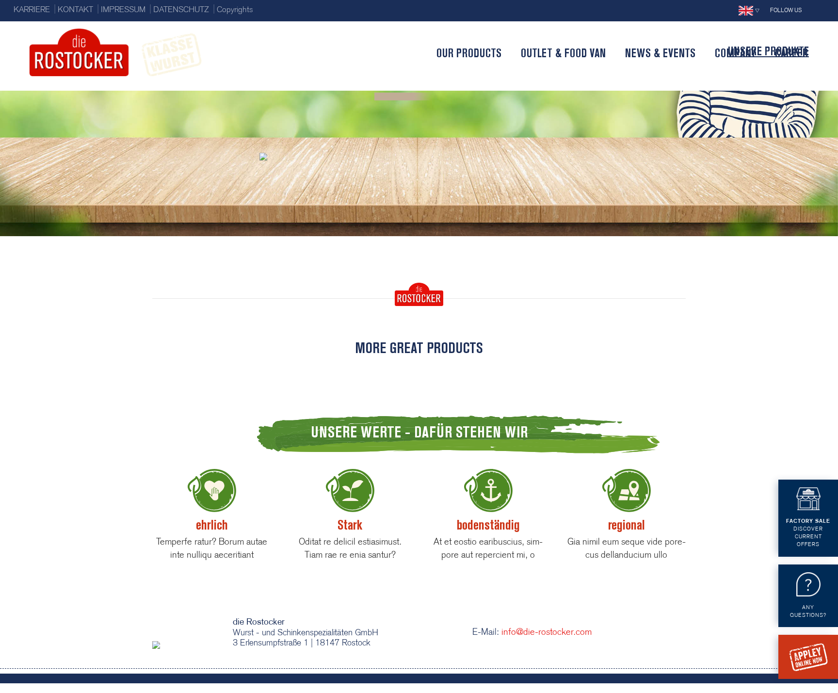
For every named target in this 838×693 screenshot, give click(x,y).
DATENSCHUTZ (181, 10)
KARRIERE (32, 10)
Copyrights (235, 10)
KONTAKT (75, 10)
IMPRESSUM (123, 10)
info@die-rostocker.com (545, 632)
